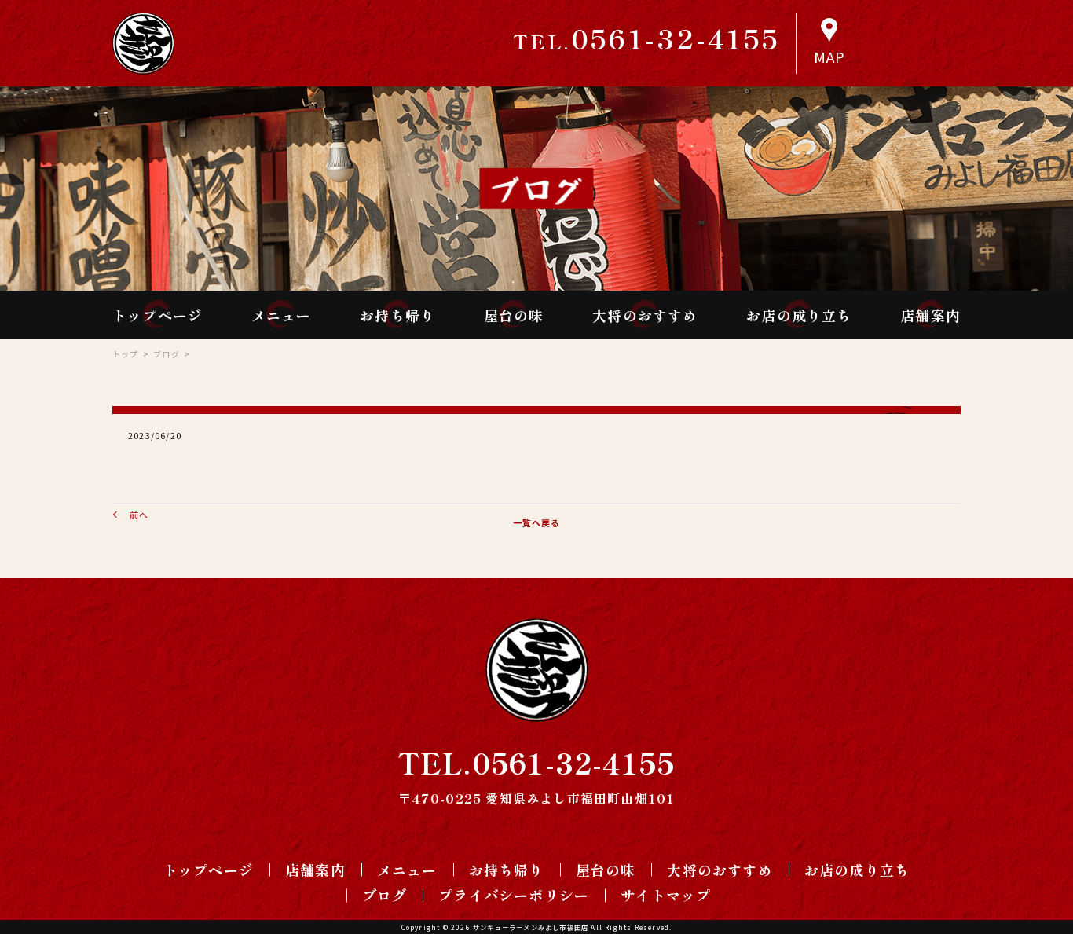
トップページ (157, 315)
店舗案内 (930, 315)
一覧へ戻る (537, 522)
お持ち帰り (397, 315)
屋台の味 (514, 315)
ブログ (166, 354)
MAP (830, 56)
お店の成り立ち (798, 315)
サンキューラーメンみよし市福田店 (530, 927)
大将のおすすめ (645, 315)
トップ (125, 354)
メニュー (281, 315)
